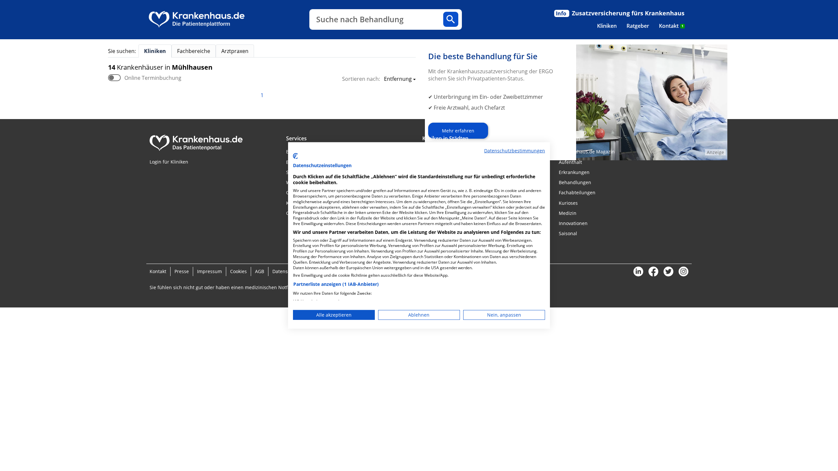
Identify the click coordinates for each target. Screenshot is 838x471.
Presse (181, 271)
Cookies (238, 271)
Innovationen (573, 223)
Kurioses (568, 203)
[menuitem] (607, 26)
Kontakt (671, 25)
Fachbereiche (193, 51)
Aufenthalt (570, 162)
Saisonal (568, 233)
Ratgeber (638, 25)
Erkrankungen (574, 172)
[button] (398, 79)
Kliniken (607, 25)
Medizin (567, 213)
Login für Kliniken (169, 162)
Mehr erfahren (458, 131)
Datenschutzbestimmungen (514, 151)
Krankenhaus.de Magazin (587, 151)
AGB (259, 271)
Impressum (209, 271)
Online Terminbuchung (152, 77)
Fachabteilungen (577, 192)
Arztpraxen (234, 51)
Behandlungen (575, 182)
